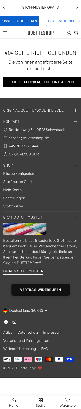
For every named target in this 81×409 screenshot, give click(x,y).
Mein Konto (12, 189)
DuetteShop (26, 368)
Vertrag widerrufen (40, 289)
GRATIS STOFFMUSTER (23, 271)
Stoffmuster (13, 206)
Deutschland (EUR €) (26, 310)
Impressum (52, 332)
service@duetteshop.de (29, 137)
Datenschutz (27, 332)
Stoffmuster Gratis (18, 181)
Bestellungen (14, 198)
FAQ (44, 348)
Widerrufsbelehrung (19, 348)
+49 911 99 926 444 (23, 146)
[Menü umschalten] (5, 33)
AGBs (7, 332)
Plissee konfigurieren (20, 173)
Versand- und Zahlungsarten (26, 340)
